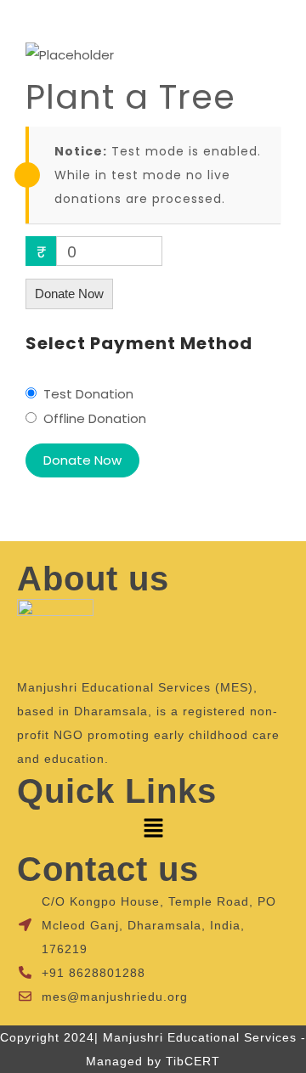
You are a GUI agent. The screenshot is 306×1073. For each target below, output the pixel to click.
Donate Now (69, 293)
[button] (153, 830)
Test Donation (88, 394)
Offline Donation (94, 418)
